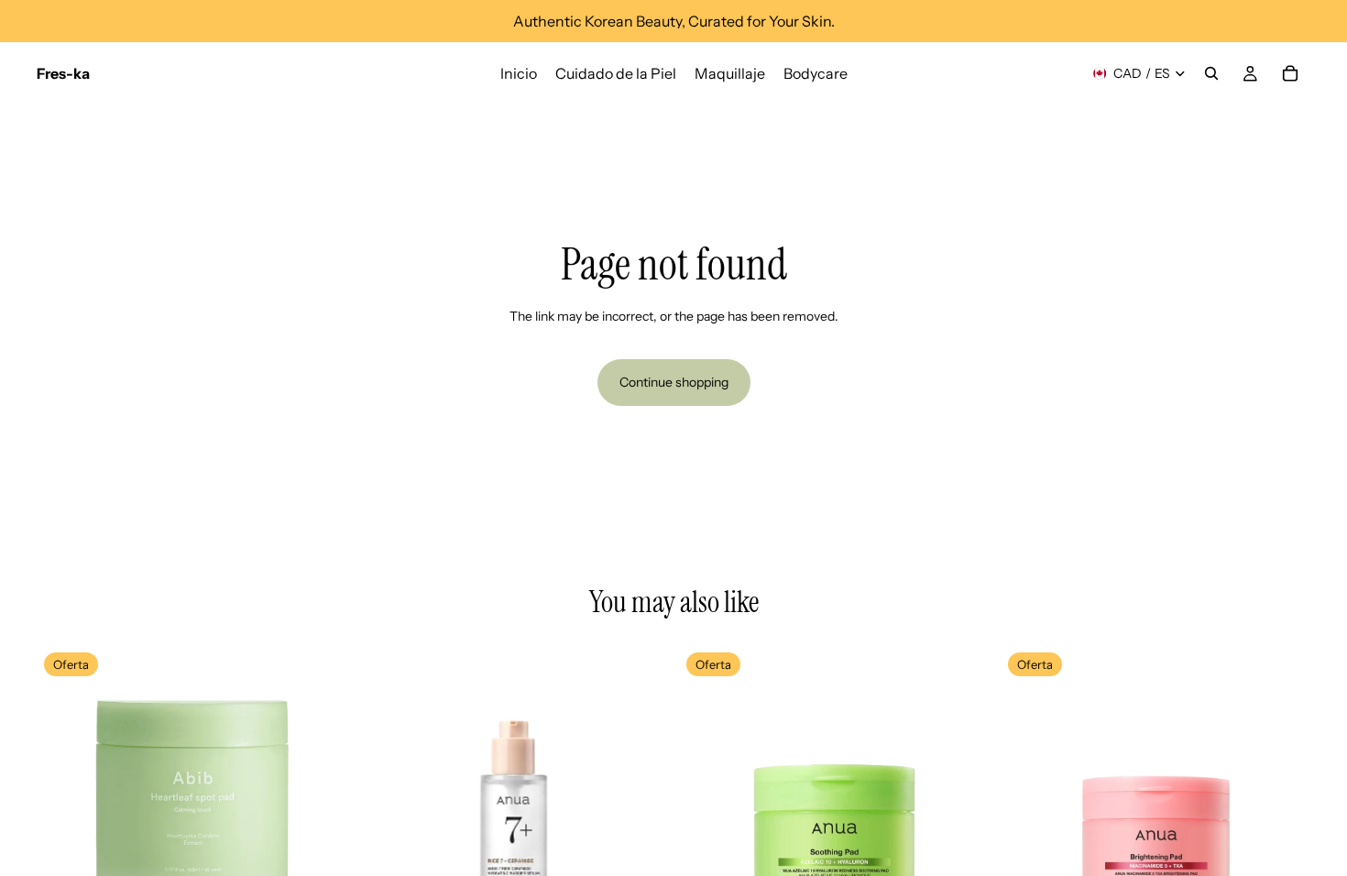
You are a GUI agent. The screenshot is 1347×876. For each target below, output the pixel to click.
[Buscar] (1211, 73)
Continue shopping (673, 382)
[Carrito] (1290, 73)
